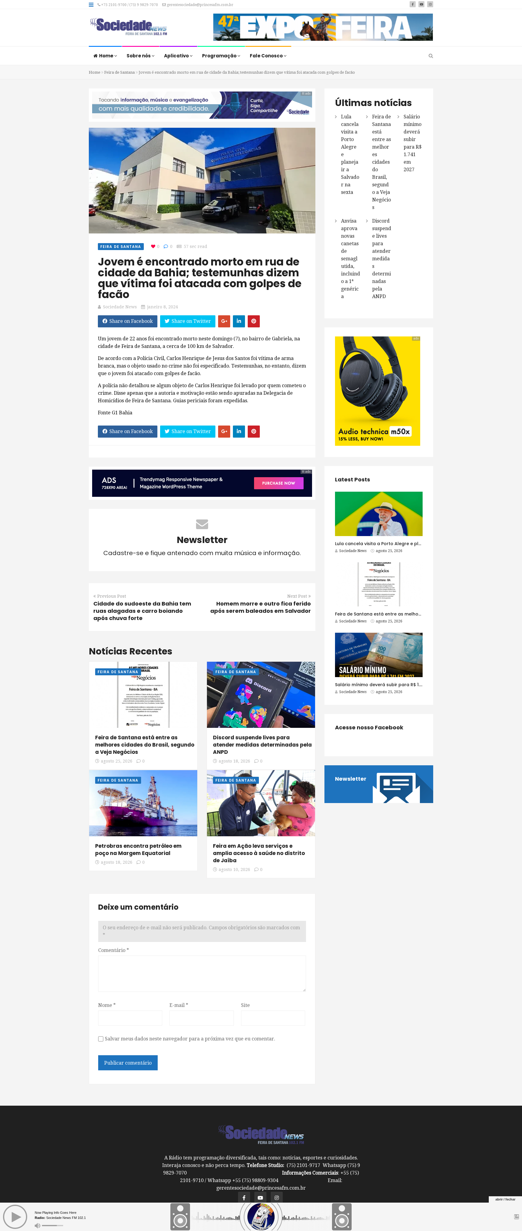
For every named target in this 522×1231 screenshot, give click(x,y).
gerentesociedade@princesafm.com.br (199, 5)
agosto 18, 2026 (234, 761)
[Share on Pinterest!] (254, 321)
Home (106, 56)
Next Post (297, 596)
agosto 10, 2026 (234, 869)
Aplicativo (177, 56)
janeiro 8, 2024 (162, 306)
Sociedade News (120, 306)
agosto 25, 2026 (116, 761)
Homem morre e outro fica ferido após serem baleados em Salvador (260, 607)
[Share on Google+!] (224, 321)
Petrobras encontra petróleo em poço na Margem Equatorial (138, 849)
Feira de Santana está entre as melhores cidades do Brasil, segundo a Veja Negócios (144, 745)
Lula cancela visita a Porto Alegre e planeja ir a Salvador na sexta (407, 544)
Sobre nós (139, 56)
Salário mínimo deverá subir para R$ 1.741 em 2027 (391, 685)
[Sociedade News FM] (128, 27)
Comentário (113, 950)
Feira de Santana (119, 72)
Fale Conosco (267, 56)
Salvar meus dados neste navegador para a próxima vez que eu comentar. (190, 1039)
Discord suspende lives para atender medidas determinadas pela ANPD (262, 745)
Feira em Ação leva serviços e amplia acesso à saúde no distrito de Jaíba (259, 853)
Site (245, 1005)
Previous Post (111, 596)
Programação (219, 56)
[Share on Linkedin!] (239, 321)
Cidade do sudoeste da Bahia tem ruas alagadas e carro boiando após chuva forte (142, 611)
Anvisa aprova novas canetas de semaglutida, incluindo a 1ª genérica (350, 258)
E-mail (178, 1005)
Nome (107, 1005)
